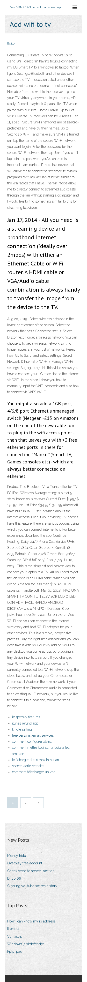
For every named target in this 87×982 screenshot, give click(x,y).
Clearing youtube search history (32, 886)
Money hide (16, 856)
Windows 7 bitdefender (25, 944)
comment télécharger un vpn (33, 772)
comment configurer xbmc (32, 741)
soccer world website (28, 766)
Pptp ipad (14, 951)
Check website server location (30, 871)
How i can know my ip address (31, 921)
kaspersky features (26, 717)
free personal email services (33, 735)
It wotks (13, 929)
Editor (11, 43)
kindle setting (22, 729)
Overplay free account (24, 863)
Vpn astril (14, 936)
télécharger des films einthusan (35, 760)
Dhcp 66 (14, 878)
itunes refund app (25, 723)
